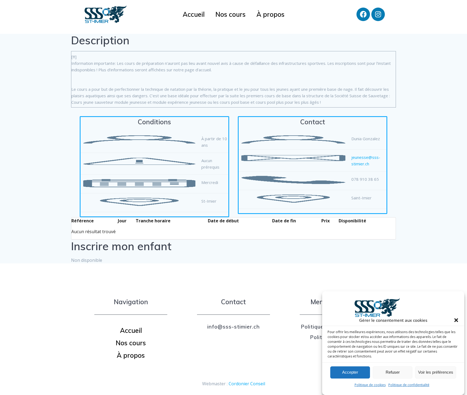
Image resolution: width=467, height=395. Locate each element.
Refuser (393, 372)
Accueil (194, 14)
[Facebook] (363, 14)
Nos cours (230, 14)
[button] (456, 320)
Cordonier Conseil (247, 384)
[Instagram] (378, 14)
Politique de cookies (370, 385)
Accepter (350, 372)
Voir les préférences (435, 372)
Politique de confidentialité (408, 385)
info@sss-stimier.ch (233, 326)
